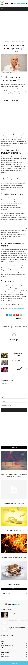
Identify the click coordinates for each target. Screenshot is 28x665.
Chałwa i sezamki (5, 652)
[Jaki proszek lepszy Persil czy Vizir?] (4, 369)
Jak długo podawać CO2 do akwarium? (14, 503)
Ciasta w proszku (14, 527)
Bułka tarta (3, 643)
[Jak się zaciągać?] (4, 615)
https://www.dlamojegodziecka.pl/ (16, 308)
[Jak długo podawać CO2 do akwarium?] (14, 489)
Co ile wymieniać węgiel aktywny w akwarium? (14, 557)
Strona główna (4, 41)
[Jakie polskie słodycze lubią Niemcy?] (4, 355)
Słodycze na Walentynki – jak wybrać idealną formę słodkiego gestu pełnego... (14, 475)
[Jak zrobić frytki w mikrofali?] (14, 516)
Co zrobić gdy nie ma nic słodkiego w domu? (21, 327)
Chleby (2, 650)
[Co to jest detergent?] (4, 362)
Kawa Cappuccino (5, 639)
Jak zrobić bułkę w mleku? (14, 584)
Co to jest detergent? (18, 361)
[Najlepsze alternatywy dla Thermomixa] (4, 622)
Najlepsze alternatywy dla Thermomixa (18, 620)
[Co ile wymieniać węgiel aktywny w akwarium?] (14, 543)
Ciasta (2, 641)
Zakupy (14, 472)
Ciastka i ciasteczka (5, 656)
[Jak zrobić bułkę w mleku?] (14, 570)
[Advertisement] (14, 25)
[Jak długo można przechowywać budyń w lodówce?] (4, 629)
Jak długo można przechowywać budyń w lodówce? (18, 628)
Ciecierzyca (3, 654)
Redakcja (14, 340)
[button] (26, 9)
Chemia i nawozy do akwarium (14, 500)
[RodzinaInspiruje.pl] (14, 3)
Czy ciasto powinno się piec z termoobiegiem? (6, 327)
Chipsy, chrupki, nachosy (7, 645)
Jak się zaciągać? (13, 613)
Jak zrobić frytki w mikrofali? (14, 530)
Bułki (14, 581)
